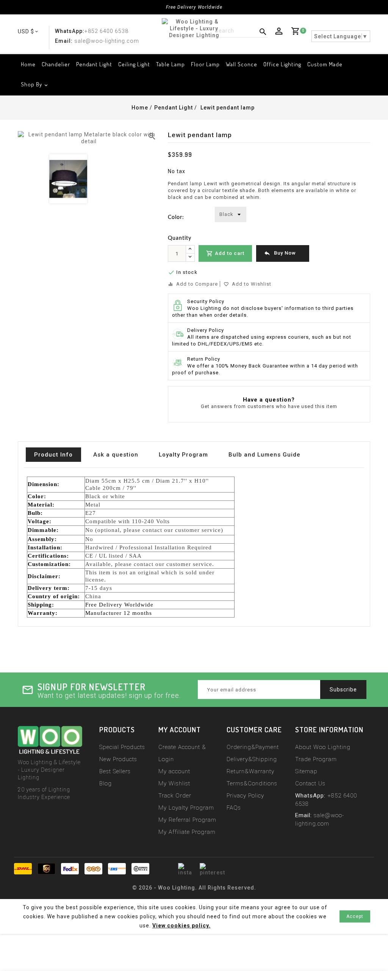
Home (28, 64)
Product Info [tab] (53, 454)
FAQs (234, 807)
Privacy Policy (245, 795)
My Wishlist (174, 783)
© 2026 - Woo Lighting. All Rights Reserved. (194, 888)
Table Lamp (170, 64)
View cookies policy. (181, 926)
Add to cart (225, 253)
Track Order (174, 795)
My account (174, 771)
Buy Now (280, 253)
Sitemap (306, 771)
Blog (105, 783)
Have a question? (269, 399)
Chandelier (56, 64)
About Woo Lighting (322, 747)
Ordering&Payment (253, 747)
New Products (118, 759)
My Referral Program (187, 819)
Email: (64, 41)
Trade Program (316, 759)
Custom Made (325, 64)
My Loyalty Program (186, 807)
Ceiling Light (134, 64)
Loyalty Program (183, 454)
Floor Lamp (205, 64)
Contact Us (310, 783)
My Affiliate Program (187, 832)
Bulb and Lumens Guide (264, 454)
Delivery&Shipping (252, 759)
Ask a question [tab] (115, 454)
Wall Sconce (241, 64)
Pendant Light (94, 64)
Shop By (31, 84)
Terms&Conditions (252, 783)
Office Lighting (282, 64)
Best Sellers (115, 771)
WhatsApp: (69, 31)
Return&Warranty (250, 771)
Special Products (122, 747)
